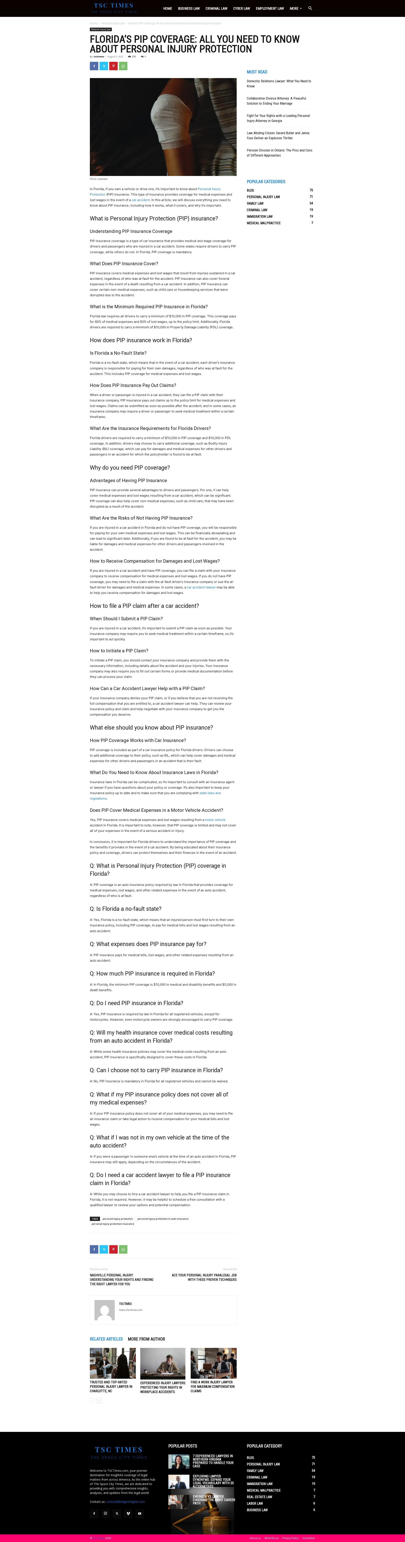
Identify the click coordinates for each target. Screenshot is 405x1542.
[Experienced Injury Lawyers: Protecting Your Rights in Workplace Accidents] (163, 1364)
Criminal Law (216, 8)
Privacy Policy (290, 1538)
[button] (310, 9)
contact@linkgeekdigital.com (125, 1502)
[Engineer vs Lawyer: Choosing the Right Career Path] (178, 1502)
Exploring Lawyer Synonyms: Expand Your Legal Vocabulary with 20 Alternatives (213, 1481)
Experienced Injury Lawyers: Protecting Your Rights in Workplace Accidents (163, 1387)
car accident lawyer (201, 587)
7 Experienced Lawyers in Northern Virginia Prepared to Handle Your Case (213, 1461)
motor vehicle (215, 820)
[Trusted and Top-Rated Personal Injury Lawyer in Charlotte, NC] (113, 1363)
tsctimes (99, 56)
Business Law (189, 8)
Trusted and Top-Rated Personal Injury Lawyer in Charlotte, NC (111, 1386)
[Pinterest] (113, 66)
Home (167, 8)
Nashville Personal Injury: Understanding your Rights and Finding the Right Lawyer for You (121, 1279)
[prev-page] (92, 1400)
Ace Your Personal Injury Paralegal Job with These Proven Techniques (204, 1277)
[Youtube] (139, 1514)
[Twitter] (104, 66)
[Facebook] (94, 66)
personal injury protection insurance (113, 1223)
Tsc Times (98, 1538)
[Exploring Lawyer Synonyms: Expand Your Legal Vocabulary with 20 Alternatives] (178, 1482)
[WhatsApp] (123, 66)
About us (255, 1538)
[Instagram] (105, 1513)
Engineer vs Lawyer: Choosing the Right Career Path (214, 1500)
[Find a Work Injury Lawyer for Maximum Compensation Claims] (214, 1363)
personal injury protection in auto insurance (163, 1218)
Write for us (271, 1538)
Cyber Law (241, 8)
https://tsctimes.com (130, 1309)
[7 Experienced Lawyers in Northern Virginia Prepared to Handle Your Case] (178, 1461)
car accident (141, 200)
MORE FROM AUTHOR (146, 1339)
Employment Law (270, 8)
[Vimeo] (128, 1514)
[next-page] (99, 1400)
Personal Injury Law (112, 23)
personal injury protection (118, 1218)
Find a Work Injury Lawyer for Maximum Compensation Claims (213, 1386)
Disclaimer (308, 1538)
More (294, 8)
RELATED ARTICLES (106, 1339)
